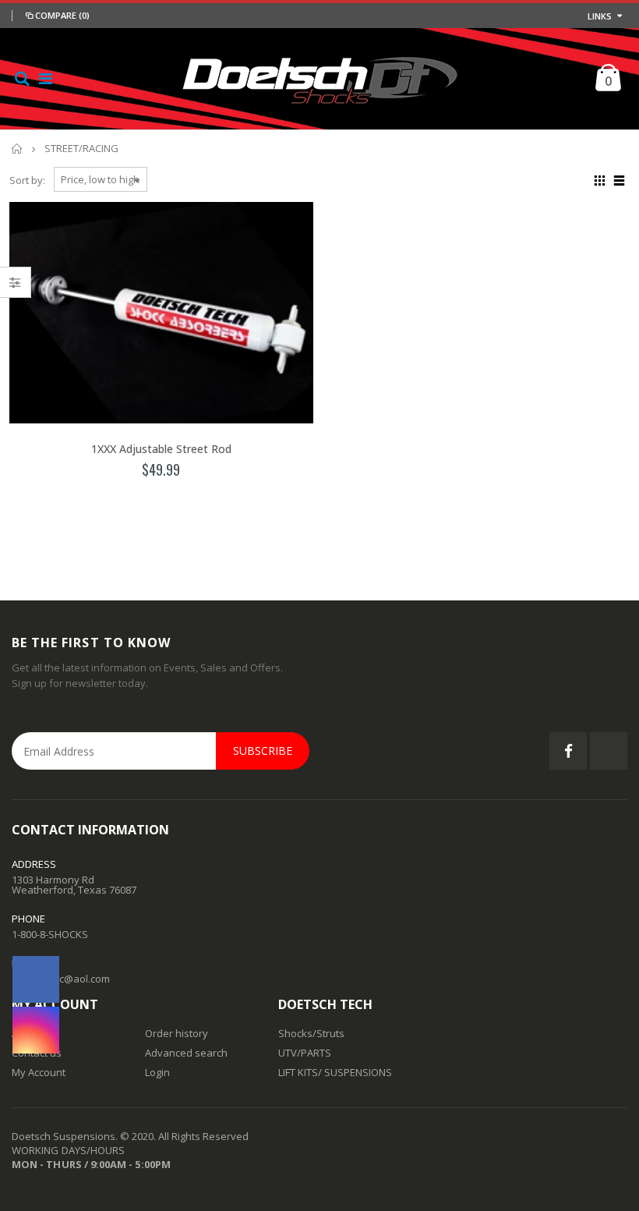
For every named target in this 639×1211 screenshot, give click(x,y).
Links (600, 16)
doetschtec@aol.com (61, 979)
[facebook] (35, 979)
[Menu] (45, 78)
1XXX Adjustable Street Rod (161, 448)
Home (17, 148)
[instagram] (35, 1030)
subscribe (262, 750)
